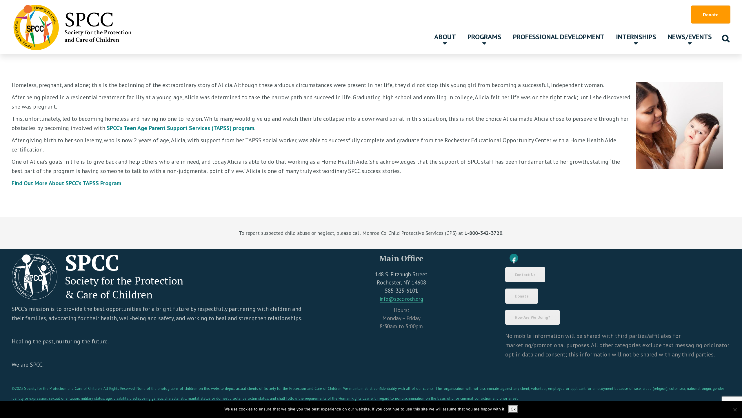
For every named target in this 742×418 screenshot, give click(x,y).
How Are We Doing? (532, 317)
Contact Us (525, 274)
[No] (735, 409)
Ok (513, 409)
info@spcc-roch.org (401, 299)
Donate (711, 14)
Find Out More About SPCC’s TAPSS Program (66, 183)
